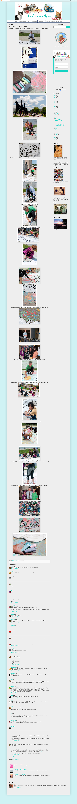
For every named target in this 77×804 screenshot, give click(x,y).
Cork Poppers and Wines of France (60, 124)
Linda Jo (12, 614)
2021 (55, 101)
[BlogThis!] (20, 560)
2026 (55, 95)
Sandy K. (12, 726)
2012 (55, 112)
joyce (12, 679)
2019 (55, 103)
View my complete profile (17, 787)
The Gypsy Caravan (50, 21)
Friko (12, 706)
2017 (55, 106)
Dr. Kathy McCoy (13, 667)
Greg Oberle (21, 561)
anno (12, 571)
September (56, 117)
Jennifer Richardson (14, 655)
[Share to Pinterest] (23, 560)
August (56, 118)
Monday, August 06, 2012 (14, 697)
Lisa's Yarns (13, 605)
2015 (55, 108)
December (56, 113)
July (55, 127)
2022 (55, 100)
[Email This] (19, 560)
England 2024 (59, 21)
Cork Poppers (34, 21)
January (56, 134)
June (56, 128)
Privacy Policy (41, 21)
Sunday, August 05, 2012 (14, 692)
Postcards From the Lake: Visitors (18, 764)
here (41, 751)
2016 (55, 107)
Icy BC (12, 695)
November (56, 114)
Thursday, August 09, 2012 (15, 740)
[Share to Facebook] (22, 560)
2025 (55, 96)
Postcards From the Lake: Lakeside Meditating (20, 769)
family (19, 561)
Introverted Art (13, 720)
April (56, 130)
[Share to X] (21, 560)
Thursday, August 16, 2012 (15, 754)
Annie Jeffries (13, 673)
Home (16, 21)
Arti (11, 713)
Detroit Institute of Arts (15, 561)
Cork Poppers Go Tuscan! (58, 119)
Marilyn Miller (13, 619)
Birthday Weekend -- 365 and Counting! (60, 123)
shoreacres (13, 743)
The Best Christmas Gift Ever (59, 120)
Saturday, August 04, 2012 (15, 622)
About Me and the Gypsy (24, 21)
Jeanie (12, 566)
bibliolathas (13, 625)
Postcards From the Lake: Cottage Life (19, 774)
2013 (55, 111)
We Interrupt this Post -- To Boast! (59, 125)
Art (11, 561)
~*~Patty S (12, 648)
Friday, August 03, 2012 (14, 568)
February (56, 133)
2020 (55, 102)
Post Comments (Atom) (16, 759)
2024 (55, 97)
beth (11, 576)
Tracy (12, 700)
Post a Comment (12, 756)
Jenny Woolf (13, 630)
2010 (55, 137)
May (56, 129)
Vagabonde (12, 686)
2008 (55, 139)
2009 (55, 138)
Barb (12, 590)
